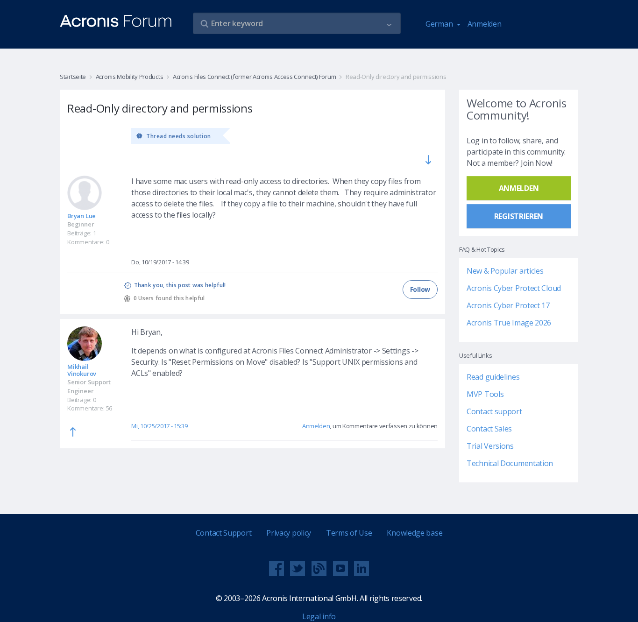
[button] (389, 24)
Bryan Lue (81, 216)
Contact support (494, 411)
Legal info (319, 616)
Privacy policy (288, 533)
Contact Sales (489, 429)
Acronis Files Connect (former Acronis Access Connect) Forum (254, 76)
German (439, 24)
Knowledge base (414, 533)
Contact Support (224, 533)
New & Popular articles (505, 271)
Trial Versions (490, 446)
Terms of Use (349, 533)
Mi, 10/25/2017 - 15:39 (159, 426)
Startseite (73, 76)
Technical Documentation (510, 463)
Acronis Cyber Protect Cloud (514, 288)
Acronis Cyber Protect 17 (508, 305)
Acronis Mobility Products (129, 76)
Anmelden (485, 24)
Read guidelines (493, 377)
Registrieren (518, 216)
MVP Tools (485, 394)
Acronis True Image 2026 (509, 323)
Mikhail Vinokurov (81, 370)
